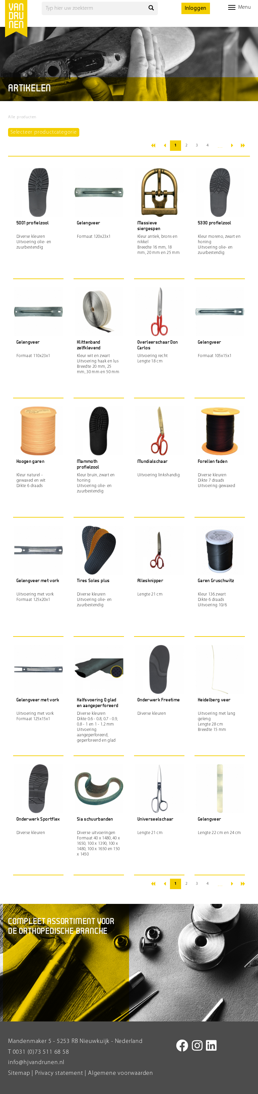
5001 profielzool (32, 223)
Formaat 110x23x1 (33, 356)
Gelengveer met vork (37, 580)
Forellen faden (212, 461)
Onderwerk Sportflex (38, 819)
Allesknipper (150, 580)
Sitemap (19, 1073)
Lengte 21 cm (150, 594)
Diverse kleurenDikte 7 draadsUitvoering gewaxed (216, 480)
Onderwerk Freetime (158, 700)
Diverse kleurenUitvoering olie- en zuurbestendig (33, 242)
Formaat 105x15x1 (214, 356)
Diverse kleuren (151, 713)
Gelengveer (88, 223)
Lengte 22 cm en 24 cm (219, 833)
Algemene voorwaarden (120, 1073)
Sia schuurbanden (95, 819)
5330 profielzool (214, 223)
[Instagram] (197, 1047)
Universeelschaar (155, 819)
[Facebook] (182, 1047)
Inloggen (196, 8)
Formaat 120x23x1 (94, 236)
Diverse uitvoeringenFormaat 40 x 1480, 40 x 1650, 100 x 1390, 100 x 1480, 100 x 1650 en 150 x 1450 (98, 844)
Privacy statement (58, 1073)
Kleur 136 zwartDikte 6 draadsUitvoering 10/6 (212, 599)
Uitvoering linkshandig (158, 475)
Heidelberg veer (214, 700)
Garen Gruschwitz (216, 580)
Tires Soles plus (93, 580)
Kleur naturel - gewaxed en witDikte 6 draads (31, 480)
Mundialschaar (152, 461)
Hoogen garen (30, 461)
